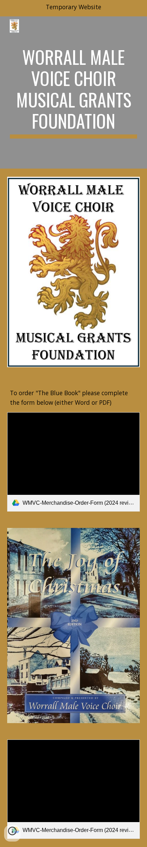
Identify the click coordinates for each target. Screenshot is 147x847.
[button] (12, 833)
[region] (73, 8)
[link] (73, 462)
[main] (73, 92)
